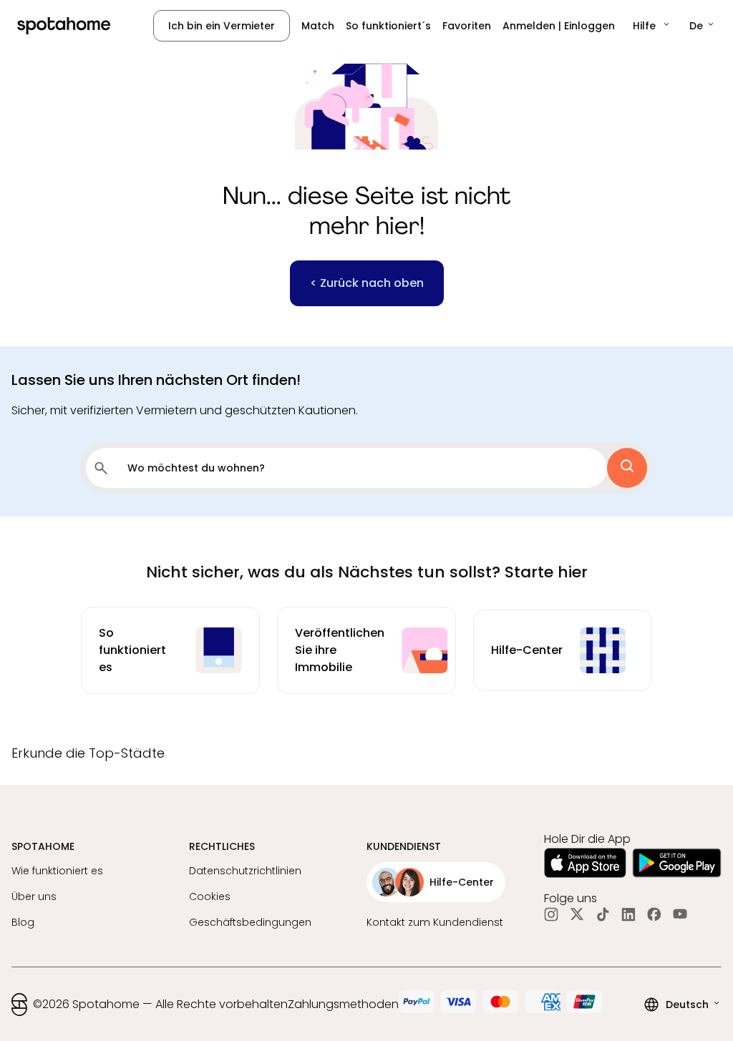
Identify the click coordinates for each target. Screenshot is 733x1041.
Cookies (209, 896)
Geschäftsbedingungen (250, 922)
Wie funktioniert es (57, 871)
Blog (22, 922)
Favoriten (466, 26)
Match (317, 26)
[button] (652, 25)
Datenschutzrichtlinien (245, 871)
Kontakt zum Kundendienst (434, 922)
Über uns (34, 896)
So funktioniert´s (388, 26)
